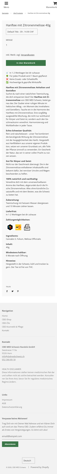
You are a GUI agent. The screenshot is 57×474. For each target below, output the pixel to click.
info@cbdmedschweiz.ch (13, 356)
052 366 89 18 (9, 359)
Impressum (7, 399)
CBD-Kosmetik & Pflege (12, 326)
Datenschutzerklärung (12, 407)
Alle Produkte (18, 13)
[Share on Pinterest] (18, 291)
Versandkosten (27, 54)
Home (5, 315)
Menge (9, 40)
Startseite (5, 13)
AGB (4, 403)
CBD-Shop (6, 319)
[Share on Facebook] (7, 291)
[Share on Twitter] (12, 291)
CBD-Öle (6, 323)
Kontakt (5, 330)
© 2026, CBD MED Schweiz (16, 467)
